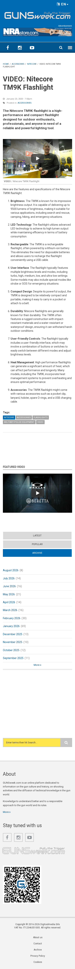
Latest (37, 535)
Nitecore (9, 417)
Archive (44, 552)
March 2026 (10, 610)
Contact (37, 943)
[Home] (37, 14)
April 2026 (9, 602)
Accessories (25, 103)
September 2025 (13, 658)
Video (40, 422)
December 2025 (12, 634)
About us (37, 937)
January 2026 (11, 626)
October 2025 (11, 650)
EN (63, 4)
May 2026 (9, 594)
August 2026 (10, 570)
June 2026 (9, 586)
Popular (37, 544)
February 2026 (11, 618)
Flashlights (41, 417)
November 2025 (12, 642)
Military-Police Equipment (19, 422)
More (37, 664)
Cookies (37, 962)
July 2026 (9, 578)
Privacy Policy (37, 956)
